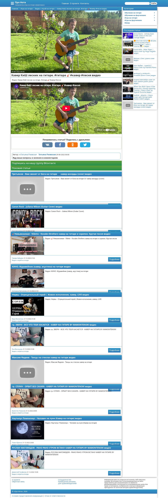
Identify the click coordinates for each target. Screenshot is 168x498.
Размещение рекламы (67, 482)
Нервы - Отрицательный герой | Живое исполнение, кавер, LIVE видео (50, 294)
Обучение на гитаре (133, 13)
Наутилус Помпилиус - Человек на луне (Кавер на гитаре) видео (47, 418)
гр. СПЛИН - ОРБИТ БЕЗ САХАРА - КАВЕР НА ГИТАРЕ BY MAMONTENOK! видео (52, 386)
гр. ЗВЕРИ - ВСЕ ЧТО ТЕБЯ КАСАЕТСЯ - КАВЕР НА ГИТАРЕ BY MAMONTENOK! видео (54, 324)
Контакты (84, 3)
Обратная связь (18, 482)
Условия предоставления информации (27, 496)
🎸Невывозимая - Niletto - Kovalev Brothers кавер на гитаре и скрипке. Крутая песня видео (61, 233)
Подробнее (114, 259)
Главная (65, 3)
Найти (153, 3)
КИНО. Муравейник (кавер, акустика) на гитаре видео (41, 266)
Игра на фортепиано (133, 20)
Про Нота (20, 2)
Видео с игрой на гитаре (20, 260)
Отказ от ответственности (55, 496)
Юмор (127, 23)
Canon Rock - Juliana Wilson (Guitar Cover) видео (37, 206)
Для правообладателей (67, 483)
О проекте (74, 3)
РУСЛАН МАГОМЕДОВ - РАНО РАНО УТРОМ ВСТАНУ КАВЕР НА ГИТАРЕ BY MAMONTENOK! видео (61, 447)
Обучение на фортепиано (135, 15)
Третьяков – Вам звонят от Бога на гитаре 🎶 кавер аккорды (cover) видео (52, 174)
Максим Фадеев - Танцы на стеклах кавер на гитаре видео (43, 357)
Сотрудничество (64, 480)
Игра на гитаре (131, 18)
